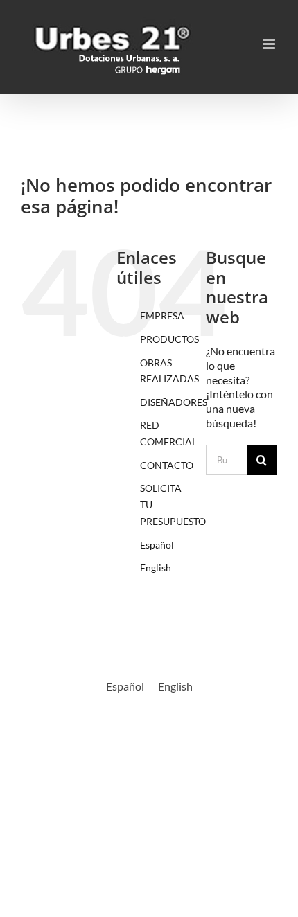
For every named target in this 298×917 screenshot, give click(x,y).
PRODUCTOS (169, 339)
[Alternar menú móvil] (270, 44)
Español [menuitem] (125, 686)
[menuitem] (162, 545)
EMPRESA (162, 315)
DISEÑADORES (173, 402)
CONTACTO (166, 465)
